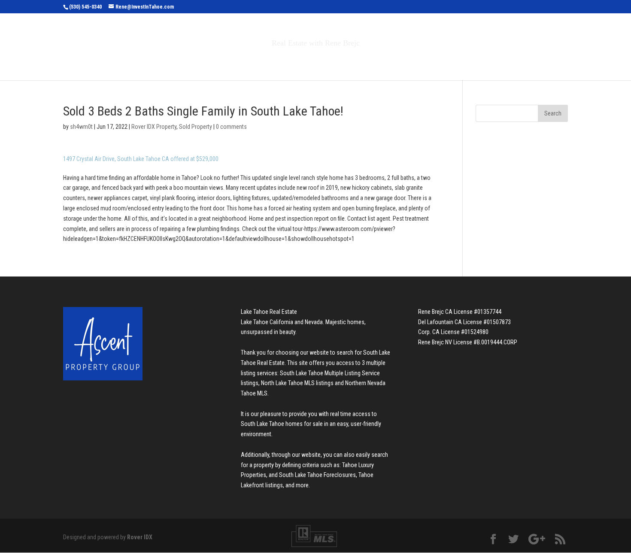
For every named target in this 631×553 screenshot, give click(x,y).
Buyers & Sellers (320, 61)
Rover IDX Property (153, 126)
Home (186, 61)
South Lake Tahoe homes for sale (282, 423)
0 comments (231, 126)
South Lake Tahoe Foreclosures (317, 474)
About (379, 61)
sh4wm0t (81, 126)
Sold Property (195, 126)
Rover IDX (139, 537)
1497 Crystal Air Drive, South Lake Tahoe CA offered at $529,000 (140, 158)
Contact (423, 61)
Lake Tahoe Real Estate (269, 311)
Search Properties (239, 61)
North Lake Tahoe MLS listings (297, 383)
